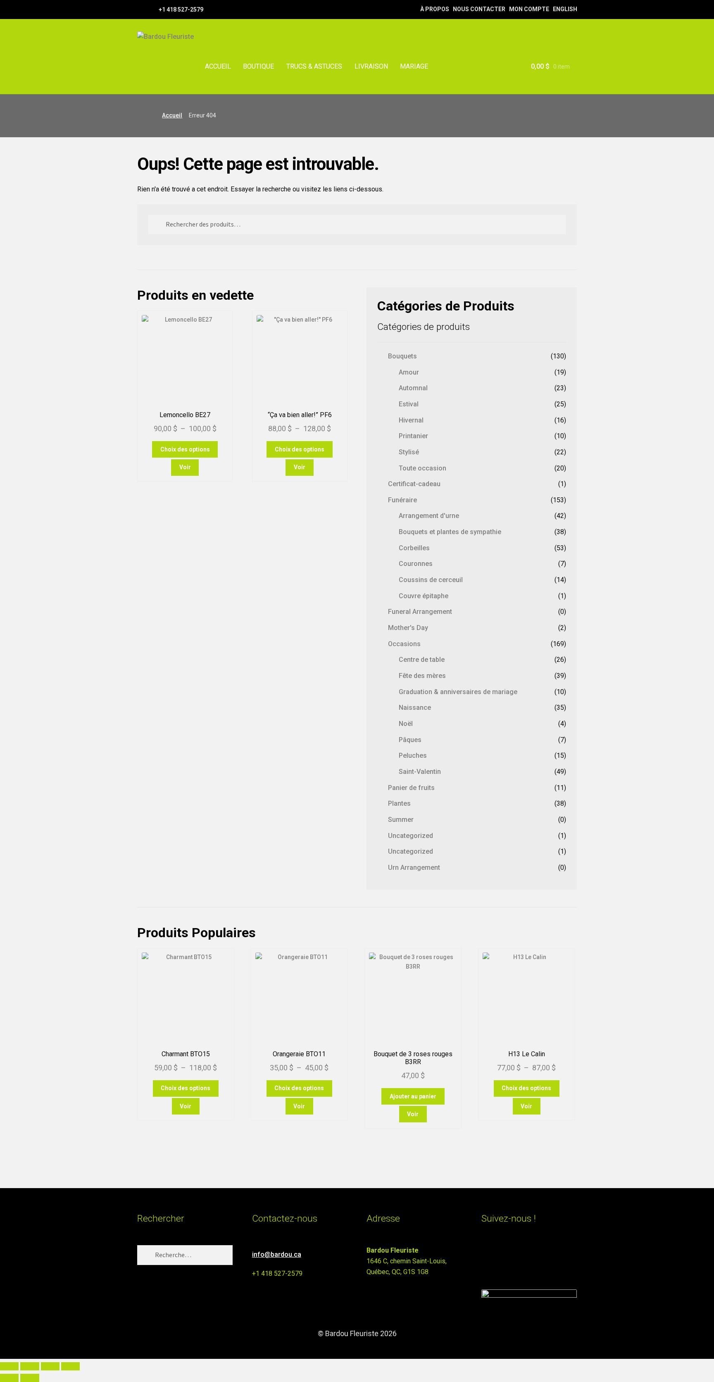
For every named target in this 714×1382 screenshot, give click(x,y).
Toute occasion (422, 468)
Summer (401, 819)
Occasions (404, 644)
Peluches (413, 755)
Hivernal (411, 420)
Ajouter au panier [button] (413, 1096)
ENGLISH (565, 9)
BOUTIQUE (258, 66)
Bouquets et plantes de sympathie (450, 532)
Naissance (415, 707)
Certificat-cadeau (414, 484)
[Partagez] (50, 1366)
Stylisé (409, 452)
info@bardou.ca (276, 1254)
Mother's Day (408, 628)
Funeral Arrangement (420, 612)
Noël (406, 724)
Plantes (399, 803)
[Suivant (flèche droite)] (29, 1378)
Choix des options (185, 449)
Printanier (413, 436)
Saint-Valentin (420, 772)
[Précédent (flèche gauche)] (9, 1378)
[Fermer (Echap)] (70, 1366)
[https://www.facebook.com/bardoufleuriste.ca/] (141, 9)
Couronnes (416, 564)
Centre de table (422, 660)
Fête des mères (422, 676)
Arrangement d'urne (429, 516)
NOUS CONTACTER (479, 9)
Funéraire (402, 500)
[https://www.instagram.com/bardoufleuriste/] (151, 9)
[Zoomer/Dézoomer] (9, 1366)
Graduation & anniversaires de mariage (458, 692)
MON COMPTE (529, 9)
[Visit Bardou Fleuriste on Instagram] (486, 1254)
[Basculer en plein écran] (29, 1366)
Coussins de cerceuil (431, 580)
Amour (409, 372)
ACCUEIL (218, 66)
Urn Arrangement (414, 867)
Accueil (172, 115)
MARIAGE (414, 66)
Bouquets (402, 356)
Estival (409, 404)
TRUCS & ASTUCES (314, 66)
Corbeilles (414, 548)
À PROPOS (434, 9)
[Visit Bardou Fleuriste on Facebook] (502, 1254)
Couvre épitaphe (423, 596)
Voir (185, 467)
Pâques (410, 740)
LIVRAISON (371, 66)
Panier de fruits (411, 788)
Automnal (413, 388)
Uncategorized (410, 836)
